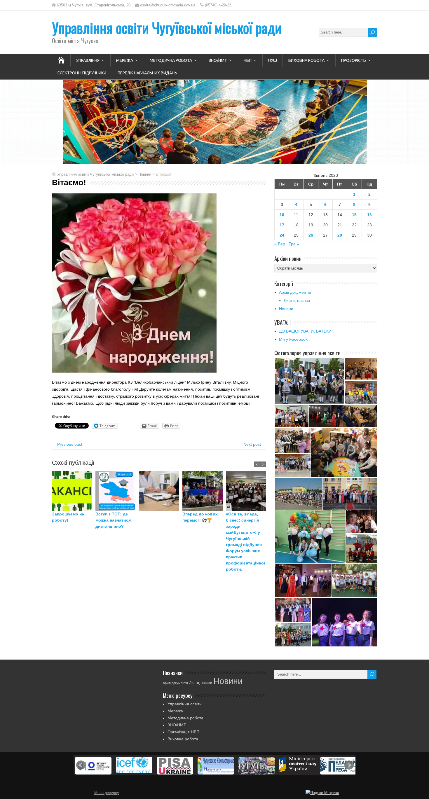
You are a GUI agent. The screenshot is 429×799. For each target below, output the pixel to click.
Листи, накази (297, 300)
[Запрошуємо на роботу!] (73, 491)
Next (349, 765)
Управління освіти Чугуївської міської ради (167, 27)
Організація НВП (183, 732)
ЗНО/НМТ (218, 60)
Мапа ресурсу (106, 793)
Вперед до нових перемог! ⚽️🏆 (200, 517)
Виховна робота (306, 60)
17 (282, 225)
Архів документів (295, 292)
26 (310, 235)
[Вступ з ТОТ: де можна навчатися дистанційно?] (117, 491)
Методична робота (171, 60)
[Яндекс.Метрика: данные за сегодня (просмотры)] (322, 793)
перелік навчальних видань (147, 73)
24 (282, 235)
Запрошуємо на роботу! (68, 517)
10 (282, 214)
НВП (248, 60)
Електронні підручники (81, 73)
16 (369, 214)
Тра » (294, 244)
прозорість (353, 60)
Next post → (254, 444)
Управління (88, 60)
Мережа (124, 60)
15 (354, 214)
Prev (81, 765)
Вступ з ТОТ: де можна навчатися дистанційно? (113, 520)
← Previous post (67, 444)
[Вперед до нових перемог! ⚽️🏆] (204, 491)
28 (339, 235)
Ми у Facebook (293, 339)
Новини (286, 308)
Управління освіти (185, 704)
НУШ (272, 60)
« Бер (279, 244)
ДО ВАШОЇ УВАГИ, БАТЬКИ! (306, 331)
